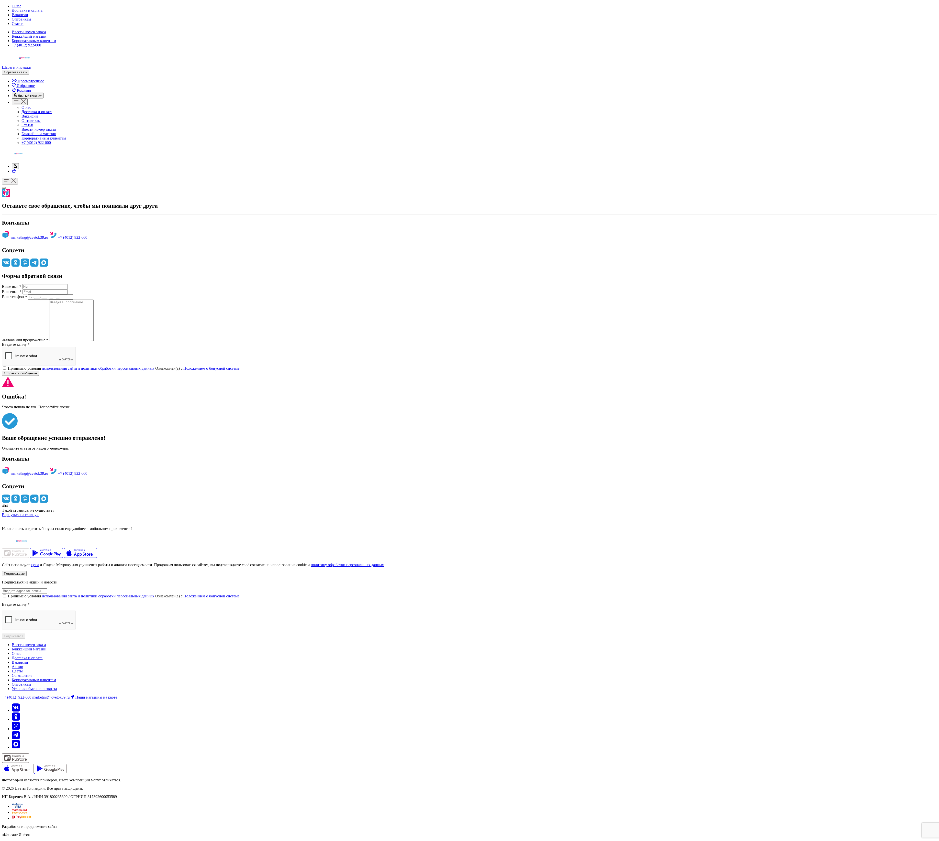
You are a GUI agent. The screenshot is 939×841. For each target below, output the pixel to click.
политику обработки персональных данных (347, 565)
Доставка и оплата (27, 10)
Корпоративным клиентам (34, 41)
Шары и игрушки (16, 67)
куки (35, 565)
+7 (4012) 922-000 (26, 45)
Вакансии (20, 15)
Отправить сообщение (20, 373)
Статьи (17, 24)
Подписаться (13, 636)
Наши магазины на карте (95, 697)
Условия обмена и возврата (34, 689)
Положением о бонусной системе (211, 368)
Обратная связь (15, 72)
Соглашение (22, 675)
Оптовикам (21, 19)
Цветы (17, 671)
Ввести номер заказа (29, 32)
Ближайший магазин (29, 36)
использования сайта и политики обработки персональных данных (98, 368)
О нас (16, 6)
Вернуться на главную (20, 515)
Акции (17, 667)
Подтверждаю (14, 573)
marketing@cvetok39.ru (29, 237)
